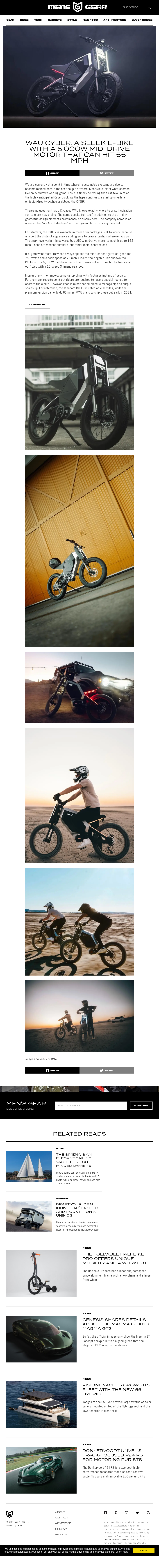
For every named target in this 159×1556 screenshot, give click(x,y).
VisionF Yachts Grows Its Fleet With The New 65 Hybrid (116, 1389)
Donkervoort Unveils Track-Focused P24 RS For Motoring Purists (112, 1455)
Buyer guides (142, 20)
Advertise (63, 1523)
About (60, 1512)
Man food (90, 20)
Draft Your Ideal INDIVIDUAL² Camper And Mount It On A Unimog (77, 1210)
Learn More (37, 304)
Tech (38, 20)
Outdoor (62, 1199)
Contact (61, 1518)
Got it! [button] (143, 1550)
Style (72, 20)
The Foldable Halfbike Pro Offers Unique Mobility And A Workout (114, 1258)
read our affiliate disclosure (116, 1539)
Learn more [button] (122, 1551)
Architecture (114, 20)
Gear (10, 20)
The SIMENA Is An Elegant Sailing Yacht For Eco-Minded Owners (74, 1160)
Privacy (61, 1529)
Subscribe (141, 1105)
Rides (24, 20)
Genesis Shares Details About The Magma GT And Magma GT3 (115, 1324)
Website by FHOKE (14, 1525)
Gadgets (55, 20)
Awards (61, 1534)
